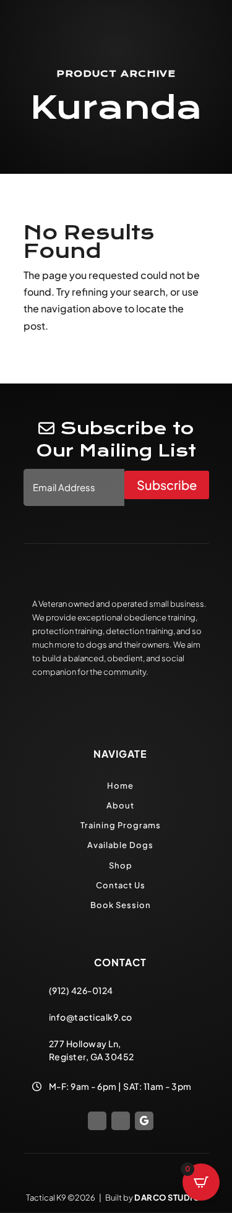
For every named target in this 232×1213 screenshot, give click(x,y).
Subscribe (167, 484)
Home (120, 786)
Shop (120, 865)
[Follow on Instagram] (120, 1121)
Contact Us (120, 885)
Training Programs (120, 825)
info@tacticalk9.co (90, 1016)
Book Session (120, 905)
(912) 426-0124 (81, 990)
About (120, 805)
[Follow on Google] (144, 1121)
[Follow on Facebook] (97, 1121)
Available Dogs (120, 845)
